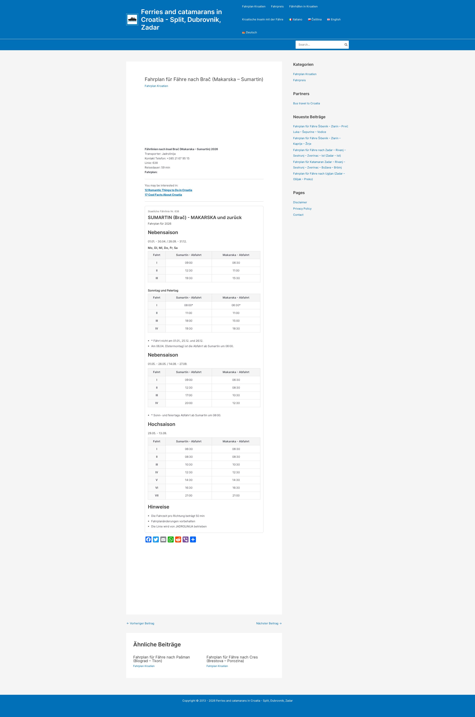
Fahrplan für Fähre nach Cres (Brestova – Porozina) (232, 659)
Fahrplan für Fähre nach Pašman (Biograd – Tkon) (161, 659)
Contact (298, 214)
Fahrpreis (277, 6)
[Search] (346, 45)
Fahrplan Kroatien (254, 6)
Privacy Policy (302, 208)
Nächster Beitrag (269, 623)
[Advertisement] (204, 119)
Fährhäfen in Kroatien (303, 6)
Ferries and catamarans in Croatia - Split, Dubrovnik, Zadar (181, 19)
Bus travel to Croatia (306, 103)
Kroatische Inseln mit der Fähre (262, 19)
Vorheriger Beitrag (140, 623)
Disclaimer (300, 202)
